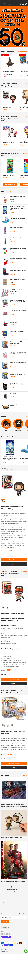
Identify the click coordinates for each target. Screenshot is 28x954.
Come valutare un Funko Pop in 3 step (11, 837)
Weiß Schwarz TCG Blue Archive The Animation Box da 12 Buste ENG (18, 219)
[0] (25, 4)
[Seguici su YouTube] (7, 934)
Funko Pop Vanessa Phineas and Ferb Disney (18, 363)
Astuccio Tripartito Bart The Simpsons (17, 405)
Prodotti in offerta (22, 51)
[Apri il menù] (2, 4)
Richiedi (5, 921)
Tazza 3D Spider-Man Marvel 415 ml (18, 311)
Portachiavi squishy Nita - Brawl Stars (18, 259)
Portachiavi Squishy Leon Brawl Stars (18, 249)
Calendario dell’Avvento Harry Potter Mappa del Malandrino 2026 (17, 281)
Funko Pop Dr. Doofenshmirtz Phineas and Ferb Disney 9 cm (17, 373)
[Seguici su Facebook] (2, 934)
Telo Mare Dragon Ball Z (8, 175)
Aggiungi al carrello (10, 184)
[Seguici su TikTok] (10, 934)
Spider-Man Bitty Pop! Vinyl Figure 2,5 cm (17, 332)
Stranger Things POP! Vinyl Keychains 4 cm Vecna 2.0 (16, 384)
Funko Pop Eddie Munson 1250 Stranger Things (10, 106)
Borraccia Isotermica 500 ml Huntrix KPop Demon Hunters (17, 228)
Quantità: (3, 555)
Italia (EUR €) (4, 927)
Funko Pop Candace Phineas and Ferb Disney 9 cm (18, 342)
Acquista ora (14, 564)
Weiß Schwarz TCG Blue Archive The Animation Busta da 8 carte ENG (18, 208)
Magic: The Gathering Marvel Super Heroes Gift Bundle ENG (17, 301)
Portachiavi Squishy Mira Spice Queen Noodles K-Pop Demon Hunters (17, 198)
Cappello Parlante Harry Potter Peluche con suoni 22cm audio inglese (9, 73)
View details (24, 469)
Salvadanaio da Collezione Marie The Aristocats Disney (18, 353)
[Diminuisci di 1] (8, 555)
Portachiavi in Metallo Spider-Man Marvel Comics (18, 321)
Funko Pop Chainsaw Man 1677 (12, 613)
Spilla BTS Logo (14, 393)
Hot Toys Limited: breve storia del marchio (13, 881)
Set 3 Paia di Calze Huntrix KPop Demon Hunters (18, 290)
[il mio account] (23, 4)
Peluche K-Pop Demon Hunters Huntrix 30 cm (8, 141)
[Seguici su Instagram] (5, 934)
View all (25, 83)
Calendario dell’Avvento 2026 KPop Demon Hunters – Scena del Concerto (18, 270)
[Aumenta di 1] (15, 555)
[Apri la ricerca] (20, 4)
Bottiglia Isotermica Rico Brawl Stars (17, 238)
